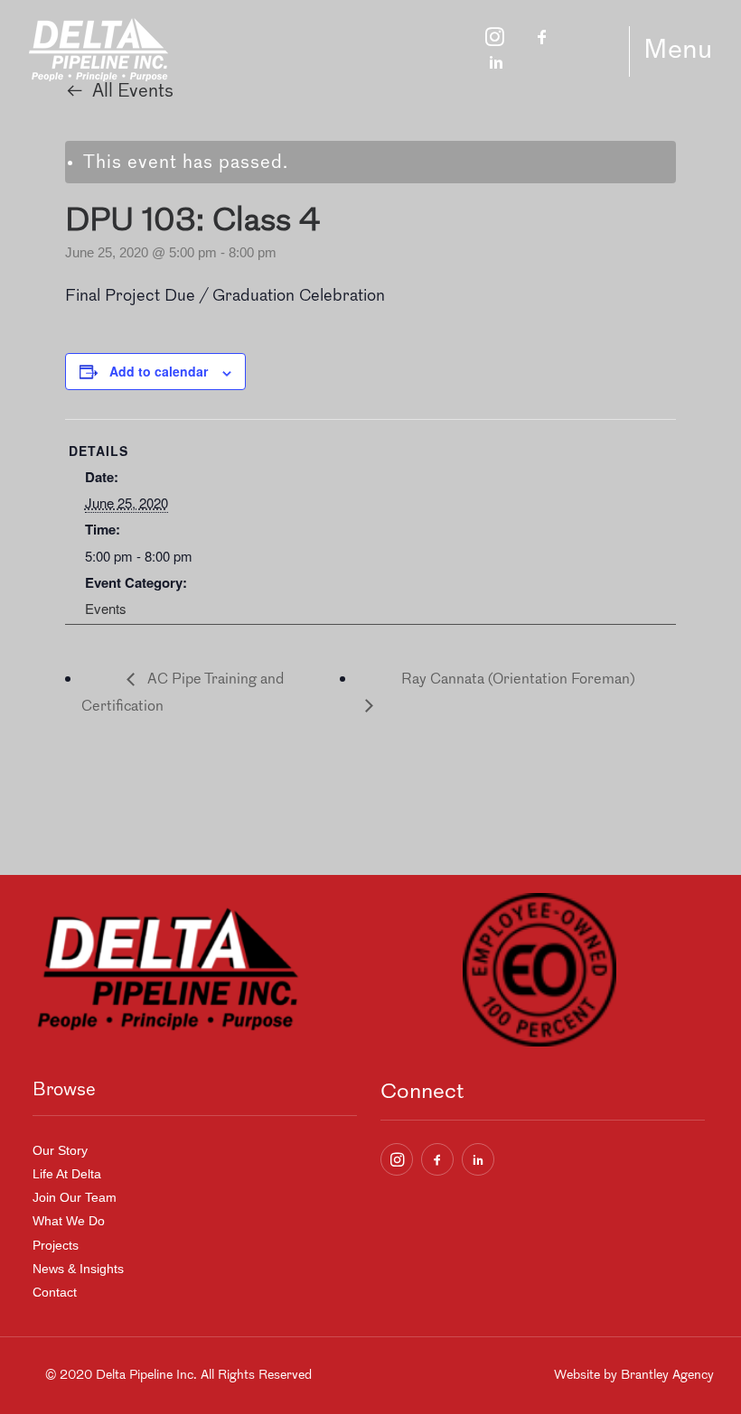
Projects (56, 1245)
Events (106, 608)
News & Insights (78, 1268)
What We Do (69, 1221)
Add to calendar (158, 371)
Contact (55, 1292)
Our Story (60, 1150)
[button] (396, 1159)
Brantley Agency (667, 1375)
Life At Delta (67, 1174)
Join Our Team (75, 1197)
